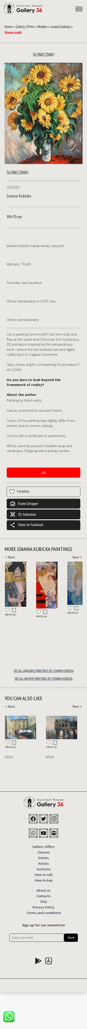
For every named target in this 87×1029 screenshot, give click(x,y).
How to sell (43, 874)
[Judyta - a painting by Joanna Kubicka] (15, 584)
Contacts (43, 896)
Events (43, 858)
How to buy (44, 880)
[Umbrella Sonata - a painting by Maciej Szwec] (20, 727)
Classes (43, 852)
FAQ (43, 901)
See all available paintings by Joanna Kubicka (44, 671)
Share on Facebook (26, 525)
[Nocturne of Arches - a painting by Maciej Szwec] (61, 727)
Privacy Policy (43, 907)
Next (77, 557)
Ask (43, 472)
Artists (43, 863)
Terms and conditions (43, 912)
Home (8, 26)
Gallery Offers (25, 26)
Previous (10, 557)
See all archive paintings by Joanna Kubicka (43, 678)
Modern (42, 26)
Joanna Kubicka (60, 26)
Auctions (44, 869)
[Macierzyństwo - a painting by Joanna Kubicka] (47, 585)
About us (43, 890)
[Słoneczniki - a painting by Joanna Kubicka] (43, 114)
